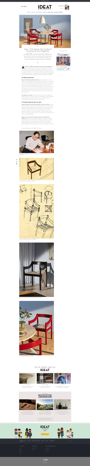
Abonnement (52, 440)
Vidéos (61, 12)
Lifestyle (33, 12)
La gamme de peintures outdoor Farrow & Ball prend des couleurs (64, 65)
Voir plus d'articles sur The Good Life (45, 419)
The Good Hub (47, 450)
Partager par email (16, 163)
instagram (24, 6)
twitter (22, 6)
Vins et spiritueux (65, 411)
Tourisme (44, 12)
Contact (47, 440)
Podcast (56, 12)
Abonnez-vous (45, 434)
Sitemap (21, 441)
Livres (33, 450)
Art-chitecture (39, 12)
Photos (20, 454)
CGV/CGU (28, 440)
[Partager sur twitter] (16, 161)
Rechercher (26, 6)
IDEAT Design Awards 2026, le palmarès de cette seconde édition (64, 55)
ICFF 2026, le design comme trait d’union (60, 69)
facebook (23, 6)
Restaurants (29, 411)
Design (28, 12)
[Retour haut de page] (70, 440)
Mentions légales (23, 440)
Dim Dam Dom (47, 451)
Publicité (42, 440)
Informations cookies (36, 440)
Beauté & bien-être (46, 411)
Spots (20, 452)
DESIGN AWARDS (50, 12)
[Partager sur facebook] (16, 159)
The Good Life (43, 0)
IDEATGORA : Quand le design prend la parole (61, 60)
